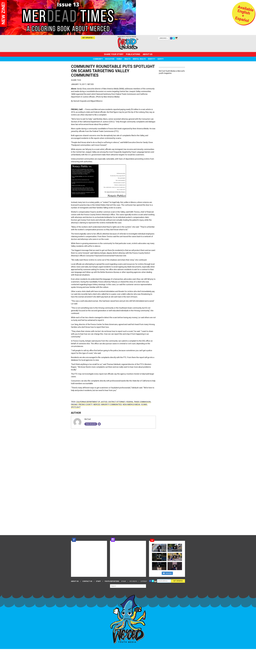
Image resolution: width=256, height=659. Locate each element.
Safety (161, 59)
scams (144, 404)
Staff (98, 581)
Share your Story (113, 54)
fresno (74, 404)
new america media (131, 404)
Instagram (176, 38)
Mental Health (139, 59)
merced (96, 404)
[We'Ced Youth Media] (128, 44)
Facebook (171, 38)
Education (109, 59)
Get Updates (87, 37)
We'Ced (90, 84)
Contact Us (87, 581)
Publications (133, 54)
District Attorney (116, 402)
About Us (147, 54)
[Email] (99, 424)
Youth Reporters (112, 581)
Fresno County (85, 404)
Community (98, 59)
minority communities (111, 404)
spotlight (75, 407)
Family (119, 59)
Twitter (174, 38)
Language (163, 38)
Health (127, 59)
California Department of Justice (92, 402)
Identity (151, 59)
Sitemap (123, 581)
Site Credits (133, 581)
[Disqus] (113, 455)
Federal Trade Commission (138, 402)
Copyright (143, 581)
